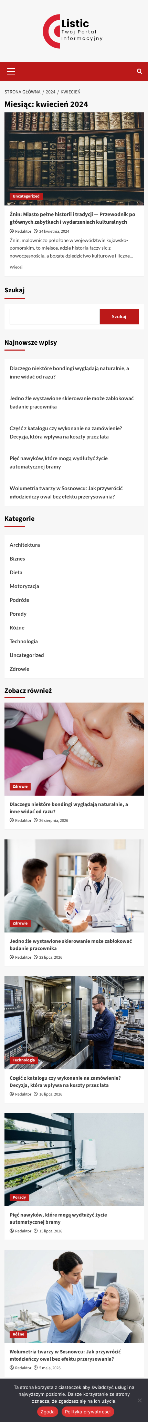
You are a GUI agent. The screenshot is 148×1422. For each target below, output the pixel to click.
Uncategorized (26, 196)
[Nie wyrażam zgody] (139, 1400)
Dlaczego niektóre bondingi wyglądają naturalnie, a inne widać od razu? (69, 372)
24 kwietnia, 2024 (54, 231)
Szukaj (14, 290)
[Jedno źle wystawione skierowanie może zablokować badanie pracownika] (74, 885)
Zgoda (47, 1411)
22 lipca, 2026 (50, 957)
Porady (18, 614)
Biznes (17, 558)
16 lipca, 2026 (50, 1094)
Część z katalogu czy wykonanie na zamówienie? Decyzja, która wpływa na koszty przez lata (66, 432)
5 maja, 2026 (50, 1368)
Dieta (16, 572)
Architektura (25, 545)
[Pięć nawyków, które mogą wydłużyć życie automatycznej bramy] (74, 1159)
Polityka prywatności (88, 1411)
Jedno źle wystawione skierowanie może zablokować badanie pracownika (72, 402)
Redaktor (23, 231)
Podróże (19, 600)
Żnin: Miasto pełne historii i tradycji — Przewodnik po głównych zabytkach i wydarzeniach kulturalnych (72, 218)
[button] (11, 70)
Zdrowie (19, 669)
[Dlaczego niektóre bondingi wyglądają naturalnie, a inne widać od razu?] (74, 749)
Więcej (16, 267)
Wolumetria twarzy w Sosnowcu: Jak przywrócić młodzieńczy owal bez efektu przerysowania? (66, 492)
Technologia (24, 641)
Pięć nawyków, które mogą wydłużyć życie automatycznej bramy (59, 462)
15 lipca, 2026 (50, 1231)
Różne (17, 627)
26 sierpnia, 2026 (53, 821)
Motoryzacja (24, 586)
